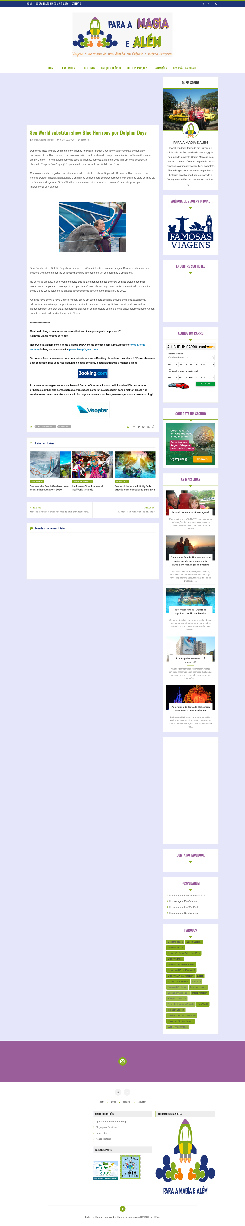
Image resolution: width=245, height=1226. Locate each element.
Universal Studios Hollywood (182, 1015)
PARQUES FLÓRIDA (111, 68)
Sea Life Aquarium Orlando (181, 1004)
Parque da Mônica (177, 998)
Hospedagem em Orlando (183, 901)
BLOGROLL (127, 1102)
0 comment (84, 140)
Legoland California (177, 987)
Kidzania (196, 981)
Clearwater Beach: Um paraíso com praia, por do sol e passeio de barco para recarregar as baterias (190, 561)
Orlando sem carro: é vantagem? (190, 512)
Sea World (64, 427)
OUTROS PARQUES (137, 68)
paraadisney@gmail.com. (83, 349)
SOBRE (114, 1102)
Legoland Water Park (178, 993)
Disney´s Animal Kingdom (180, 976)
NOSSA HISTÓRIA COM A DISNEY (52, 4)
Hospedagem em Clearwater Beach (188, 895)
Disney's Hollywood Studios (181, 964)
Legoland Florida (198, 987)
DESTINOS (89, 68)
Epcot (200, 976)
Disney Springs (175, 959)
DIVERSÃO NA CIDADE (185, 68)
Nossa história (103, 1138)
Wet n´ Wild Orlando (178, 1027)
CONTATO (76, 4)
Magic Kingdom (199, 993)
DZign (157, 1217)
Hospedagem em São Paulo (184, 907)
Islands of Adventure (178, 981)
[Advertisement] (93, 100)
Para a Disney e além (128, 1217)
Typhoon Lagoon (176, 1010)
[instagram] (208, 4)
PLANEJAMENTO (69, 68)
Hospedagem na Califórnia (183, 913)
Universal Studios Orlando (180, 1021)
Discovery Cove (175, 947)
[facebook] (203, 4)
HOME (29, 4)
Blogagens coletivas (106, 1127)
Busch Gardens (194, 942)
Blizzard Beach (175, 942)
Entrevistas (101, 1133)
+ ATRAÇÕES (160, 68)
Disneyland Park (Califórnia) (181, 970)
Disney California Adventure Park (184, 953)
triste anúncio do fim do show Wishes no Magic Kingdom (72, 150)
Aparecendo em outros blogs (111, 1121)
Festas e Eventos (46, 427)
